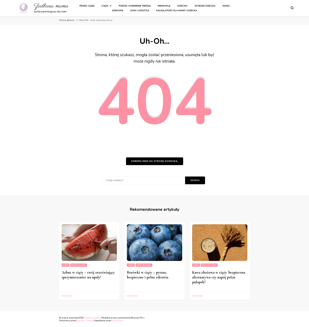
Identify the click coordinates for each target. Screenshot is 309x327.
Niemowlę (164, 5)
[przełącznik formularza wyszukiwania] (292, 7)
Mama (226, 5)
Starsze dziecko (205, 5)
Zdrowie (117, 10)
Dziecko (182, 5)
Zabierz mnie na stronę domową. (154, 161)
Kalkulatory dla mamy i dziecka (176, 10)
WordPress (117, 320)
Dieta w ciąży (78, 265)
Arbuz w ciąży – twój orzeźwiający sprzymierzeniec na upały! (88, 275)
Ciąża (105, 5)
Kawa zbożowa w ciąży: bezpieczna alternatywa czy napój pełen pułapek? (218, 277)
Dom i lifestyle (139, 10)
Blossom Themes (85, 320)
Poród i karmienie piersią (135, 5)
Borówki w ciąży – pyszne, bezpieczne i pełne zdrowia (147, 275)
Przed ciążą (87, 5)
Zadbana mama (51, 6)
